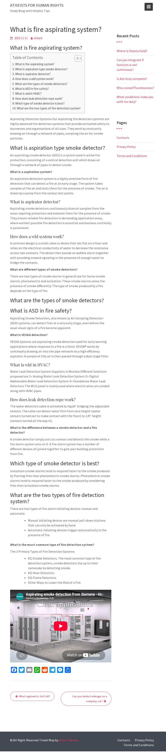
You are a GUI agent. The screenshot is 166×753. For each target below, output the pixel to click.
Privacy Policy (126, 147)
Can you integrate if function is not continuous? (130, 65)
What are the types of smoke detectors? (41, 84)
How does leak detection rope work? (39, 98)
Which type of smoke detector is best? (40, 103)
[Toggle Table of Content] (76, 58)
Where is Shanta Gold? (132, 51)
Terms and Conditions (132, 156)
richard (38, 38)
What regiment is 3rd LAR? (34, 696)
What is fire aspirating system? (34, 64)
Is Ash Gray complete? (132, 79)
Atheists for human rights (36, 5)
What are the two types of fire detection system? (49, 108)
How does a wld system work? (34, 79)
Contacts (123, 138)
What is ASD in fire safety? (32, 89)
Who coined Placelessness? (135, 88)
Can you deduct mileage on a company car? (89, 698)
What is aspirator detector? (33, 74)
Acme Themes (68, 740)
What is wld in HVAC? (28, 93)
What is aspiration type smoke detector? (41, 69)
